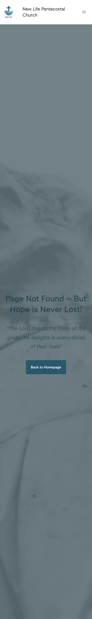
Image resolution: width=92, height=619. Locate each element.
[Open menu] (84, 12)
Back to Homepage (46, 367)
